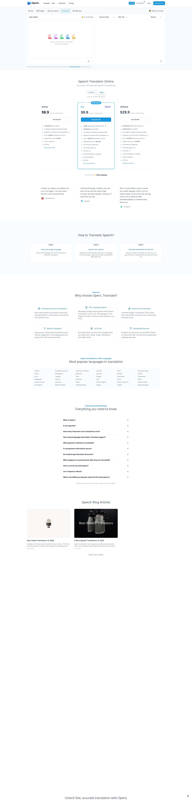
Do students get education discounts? (78, 454)
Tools (53, 3)
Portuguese (59, 374)
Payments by (90, 175)
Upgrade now (159, 3)
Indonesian (121, 376)
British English (101, 382)
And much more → (50, 148)
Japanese (79, 374)
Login (149, 3)
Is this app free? (69, 426)
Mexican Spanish (122, 382)
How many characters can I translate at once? (81, 431)
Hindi (119, 371)
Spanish (99, 371)
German (99, 374)
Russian (119, 374)
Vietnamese (142, 376)
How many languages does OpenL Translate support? (84, 437)
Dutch (119, 379)
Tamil (77, 376)
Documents (54, 11)
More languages (143, 385)
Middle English (60, 385)
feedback (112, 483)
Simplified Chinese (61, 371)
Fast (133, 3)
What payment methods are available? (78, 443)
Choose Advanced (74, 67)
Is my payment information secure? (77, 448)
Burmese (79, 379)
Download (61, 3)
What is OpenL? (69, 420)
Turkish (57, 379)
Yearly (101, 92)
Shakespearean (81, 385)
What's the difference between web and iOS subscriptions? (86, 477)
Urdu (36, 376)
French (36, 374)
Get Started (57, 119)
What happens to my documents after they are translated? (86, 460)
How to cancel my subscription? (75, 466)
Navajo (98, 385)
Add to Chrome (157, 11)
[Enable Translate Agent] (88, 61)
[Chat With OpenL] (188, 796)
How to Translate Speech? (96, 235)
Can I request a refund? (72, 471)
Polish (140, 379)
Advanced (141, 3)
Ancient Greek (142, 382)
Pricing (71, 3)
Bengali (99, 376)
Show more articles (96, 555)
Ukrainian (58, 382)
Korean (140, 374)
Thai (97, 379)
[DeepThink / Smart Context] (92, 61)
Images (41, 11)
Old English (38, 385)
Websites (78, 11)
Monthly (91, 92)
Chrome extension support (92, 154)
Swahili (119, 385)
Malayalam (38, 379)
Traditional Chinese (82, 371)
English (36, 371)
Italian (78, 382)
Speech (67, 11)
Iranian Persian (39, 382)
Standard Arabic (143, 371)
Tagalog (57, 376)
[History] (161, 61)
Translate (46, 3)
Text (31, 11)
